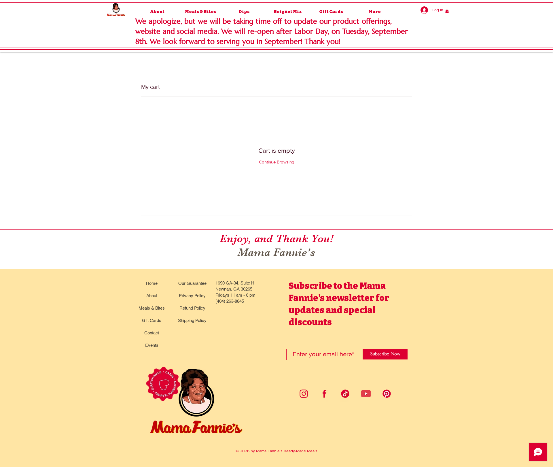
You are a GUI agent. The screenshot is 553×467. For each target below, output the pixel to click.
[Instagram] (303, 393)
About (151, 295)
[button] (447, 11)
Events (151, 345)
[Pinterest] (386, 393)
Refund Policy (192, 308)
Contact (151, 332)
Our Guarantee (192, 283)
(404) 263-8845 (229, 301)
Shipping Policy (192, 320)
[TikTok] (345, 393)
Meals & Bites (152, 308)
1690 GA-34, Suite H (234, 282)
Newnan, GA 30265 (233, 289)
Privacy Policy (192, 295)
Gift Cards (151, 320)
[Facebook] (324, 393)
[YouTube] (366, 393)
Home (152, 283)
